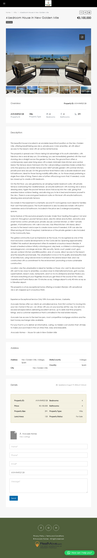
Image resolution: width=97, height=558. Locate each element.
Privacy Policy (38, 536)
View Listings (25, 437)
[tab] (82, 37)
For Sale (9, 22)
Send (13, 498)
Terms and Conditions (55, 536)
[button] (79, 552)
